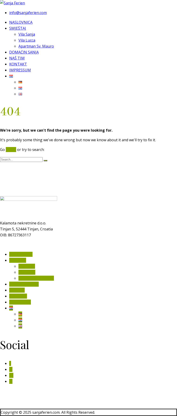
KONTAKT (18, 64)
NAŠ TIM (17, 58)
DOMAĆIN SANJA (24, 52)
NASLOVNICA (20, 22)
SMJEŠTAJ (17, 28)
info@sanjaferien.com (28, 12)
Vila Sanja (26, 34)
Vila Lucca (26, 40)
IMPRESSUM (20, 70)
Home (11, 149)
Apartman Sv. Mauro (36, 46)
